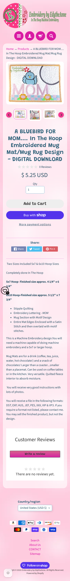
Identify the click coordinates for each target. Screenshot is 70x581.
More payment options (35, 224)
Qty (35, 184)
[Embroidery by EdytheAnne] (35, 15)
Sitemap (35, 554)
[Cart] (40, 36)
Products (23, 49)
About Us (35, 545)
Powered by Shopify (35, 573)
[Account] (29, 36)
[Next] (61, 115)
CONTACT (35, 549)
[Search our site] (51, 36)
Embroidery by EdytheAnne (34, 570)
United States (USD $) (33, 508)
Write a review (35, 454)
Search (35, 540)
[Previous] (9, 115)
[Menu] (19, 36)
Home (10, 49)
